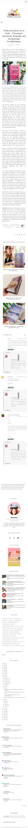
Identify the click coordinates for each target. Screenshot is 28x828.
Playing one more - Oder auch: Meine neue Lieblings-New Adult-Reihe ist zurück (16, 588)
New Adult (21, 641)
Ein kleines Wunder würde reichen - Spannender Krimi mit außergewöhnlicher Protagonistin (16, 582)
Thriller (11, 645)
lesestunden (6, 737)
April (5, 701)
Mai (5, 699)
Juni (5, 688)
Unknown (10, 377)
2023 (4, 668)
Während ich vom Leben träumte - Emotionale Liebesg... (13, 690)
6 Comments (17, 44)
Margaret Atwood (6, 639)
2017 (4, 708)
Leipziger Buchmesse (7, 637)
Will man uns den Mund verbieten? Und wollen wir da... (14, 693)
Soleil (9, 338)
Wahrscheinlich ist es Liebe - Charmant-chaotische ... (15, 697)
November (6, 679)
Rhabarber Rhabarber (7, 643)
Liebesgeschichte (16, 637)
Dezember (6, 678)
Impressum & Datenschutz (9, 822)
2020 (4, 673)
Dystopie (17, 626)
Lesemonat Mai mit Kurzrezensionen (10, 761)
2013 (4, 714)
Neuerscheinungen (7, 641)
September (6, 683)
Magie (22, 637)
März (5, 702)
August (5, 684)
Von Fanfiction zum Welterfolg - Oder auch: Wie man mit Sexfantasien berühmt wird (16, 576)
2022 (4, 670)
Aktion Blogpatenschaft (8, 618)
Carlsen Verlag (6, 624)
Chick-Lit (12, 624)
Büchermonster (6, 767)
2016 (4, 709)
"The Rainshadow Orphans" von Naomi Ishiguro (12, 746)
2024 (4, 667)
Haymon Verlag (6, 630)
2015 (4, 711)
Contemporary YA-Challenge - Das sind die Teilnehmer (16, 606)
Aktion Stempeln (17, 618)
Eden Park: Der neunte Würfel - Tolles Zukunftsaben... (12, 695)
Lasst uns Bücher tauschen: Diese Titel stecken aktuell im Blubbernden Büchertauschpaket (12, 754)
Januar (5, 706)
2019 (4, 675)
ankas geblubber (7, 752)
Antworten (10, 349)
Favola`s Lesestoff (7, 745)
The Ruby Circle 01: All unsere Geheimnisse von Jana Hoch (12, 785)
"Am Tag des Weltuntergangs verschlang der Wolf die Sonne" (13, 777)
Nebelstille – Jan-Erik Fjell (8, 768)
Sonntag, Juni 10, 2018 (22, 338)
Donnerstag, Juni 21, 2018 (20, 361)
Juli (5, 686)
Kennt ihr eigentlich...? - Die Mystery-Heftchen (15, 600)
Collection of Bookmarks (9, 775)
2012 (4, 716)
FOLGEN (3, 654)
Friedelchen (14, 360)
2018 (4, 676)
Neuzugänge (14, 641)
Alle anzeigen (24, 805)
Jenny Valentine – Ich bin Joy (8, 792)
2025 (4, 665)
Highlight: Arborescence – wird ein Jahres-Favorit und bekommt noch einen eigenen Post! (12, 730)
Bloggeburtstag (17, 620)
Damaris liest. (6, 798)
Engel (22, 626)
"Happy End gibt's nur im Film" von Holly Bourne (12, 799)
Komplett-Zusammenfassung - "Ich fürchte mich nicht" (15, 594)
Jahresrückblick (18, 630)
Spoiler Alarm (6, 645)
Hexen (12, 630)
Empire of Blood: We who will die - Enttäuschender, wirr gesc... (14, 298)
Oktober (6, 681)
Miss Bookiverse (7, 728)
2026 (4, 663)
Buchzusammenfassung (13, 622)
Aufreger (11, 620)
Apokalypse (5, 620)
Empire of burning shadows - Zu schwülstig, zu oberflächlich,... (14, 270)
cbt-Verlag (22, 645)
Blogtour (5, 622)
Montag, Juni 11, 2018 (22, 416)
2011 (4, 717)
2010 (4, 719)
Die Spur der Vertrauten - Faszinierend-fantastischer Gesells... (13, 327)
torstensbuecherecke (13, 415)
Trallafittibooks (7, 760)
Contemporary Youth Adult (8, 626)
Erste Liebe (9, 628)
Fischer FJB (20, 628)
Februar (6, 704)
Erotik (4, 628)
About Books (6, 783)
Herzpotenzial (6, 791)
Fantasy (14, 628)
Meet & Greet (14, 639)
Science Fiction (16, 643)
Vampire (16, 645)
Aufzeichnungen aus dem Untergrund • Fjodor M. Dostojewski (13, 738)
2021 (4, 671)
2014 (4, 713)
